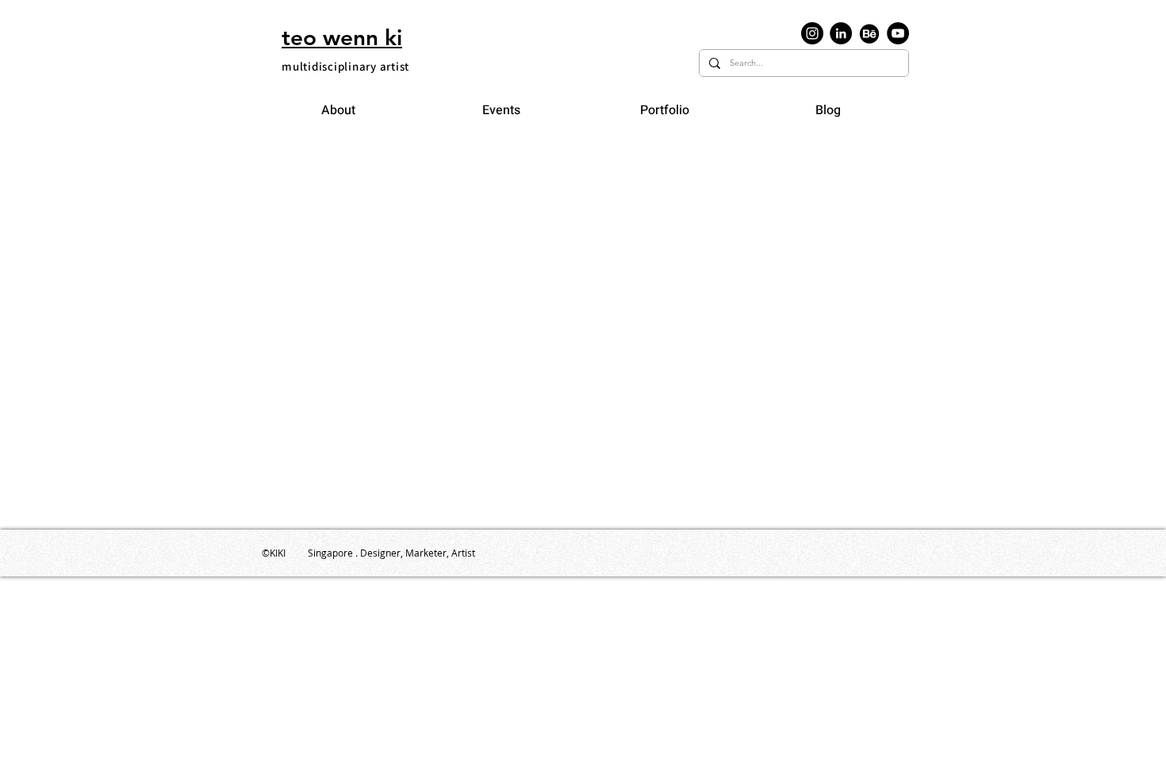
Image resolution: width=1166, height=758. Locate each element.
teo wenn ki (342, 37)
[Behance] (869, 33)
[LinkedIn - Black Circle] (841, 33)
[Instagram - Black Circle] (812, 33)
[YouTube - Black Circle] (898, 33)
